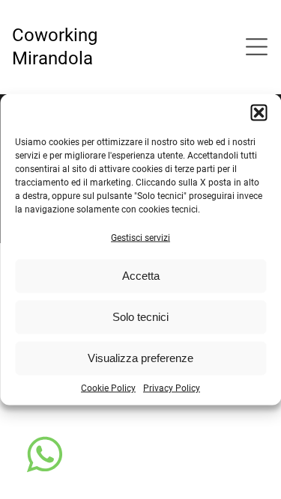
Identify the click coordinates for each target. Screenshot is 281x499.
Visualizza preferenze (140, 358)
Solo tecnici (140, 316)
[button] (258, 112)
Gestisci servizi (140, 237)
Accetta (141, 275)
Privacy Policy (171, 387)
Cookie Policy (108, 387)
